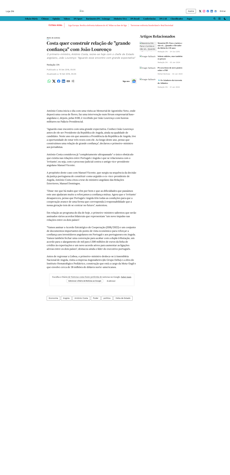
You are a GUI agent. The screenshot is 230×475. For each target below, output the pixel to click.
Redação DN (53, 64)
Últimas (45, 18)
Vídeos (67, 18)
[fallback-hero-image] (148, 46)
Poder (95, 298)
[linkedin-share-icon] (63, 82)
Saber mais (126, 277)
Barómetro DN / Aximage (98, 18)
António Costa (81, 298)
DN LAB (163, 18)
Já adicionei (111, 281)
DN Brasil (135, 18)
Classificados (177, 18)
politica (107, 298)
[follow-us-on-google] (134, 81)
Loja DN (10, 11)
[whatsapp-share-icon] (49, 82)
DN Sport (78, 18)
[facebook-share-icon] (59, 82)
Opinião (56, 18)
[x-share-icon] (54, 82)
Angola (66, 298)
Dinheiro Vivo (120, 18)
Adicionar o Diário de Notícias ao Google (84, 281)
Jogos (189, 18)
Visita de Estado (122, 298)
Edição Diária (31, 18)
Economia (53, 298)
